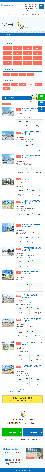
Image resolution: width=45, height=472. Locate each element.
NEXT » (33, 391)
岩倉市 (27, 53)
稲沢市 (27, 58)
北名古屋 (17, 48)
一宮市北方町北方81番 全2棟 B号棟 (32, 320)
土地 (15, 74)
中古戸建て (22, 74)
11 (22, 391)
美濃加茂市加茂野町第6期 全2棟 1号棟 (31, 225)
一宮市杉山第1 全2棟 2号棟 (32, 367)
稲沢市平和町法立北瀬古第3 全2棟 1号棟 (32, 249)
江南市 (17, 58)
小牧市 (17, 62)
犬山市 (37, 62)
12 (24, 391)
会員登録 (41, 110)
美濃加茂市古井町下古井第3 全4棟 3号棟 (32, 109)
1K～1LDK (7, 84)
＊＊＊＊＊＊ (26, 179)
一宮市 (8, 48)
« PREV (11, 391)
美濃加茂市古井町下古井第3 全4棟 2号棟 (32, 133)
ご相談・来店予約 (42, 104)
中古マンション (30, 74)
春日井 (27, 62)
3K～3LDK (22, 84)
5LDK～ (6, 88)
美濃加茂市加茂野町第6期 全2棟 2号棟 (31, 202)
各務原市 (37, 48)
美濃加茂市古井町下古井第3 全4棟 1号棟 (32, 156)
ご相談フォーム (33, 432)
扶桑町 (8, 58)
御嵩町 (37, 53)
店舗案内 (30, 457)
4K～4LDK (30, 84)
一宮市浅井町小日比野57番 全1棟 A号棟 (32, 272)
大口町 (17, 53)
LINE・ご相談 (41, 98)
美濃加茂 (37, 58)
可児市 (27, 48)
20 (28, 391)
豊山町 (8, 62)
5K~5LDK (38, 84)
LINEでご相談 (12, 432)
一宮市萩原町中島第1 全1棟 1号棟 (33, 343)
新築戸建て (7, 74)
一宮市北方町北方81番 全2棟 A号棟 (32, 296)
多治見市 (8, 53)
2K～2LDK (15, 84)
